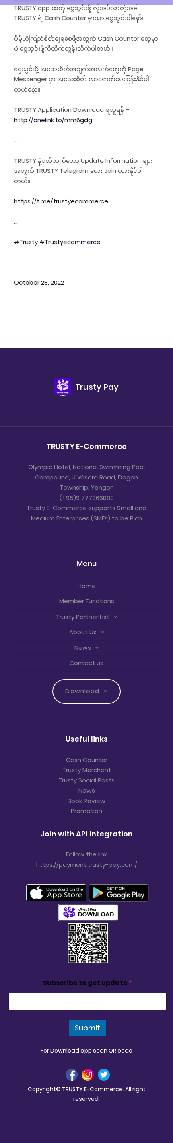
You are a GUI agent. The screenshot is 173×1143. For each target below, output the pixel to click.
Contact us (86, 663)
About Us (83, 632)
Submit (87, 1028)
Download (82, 691)
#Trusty (26, 242)
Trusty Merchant (86, 770)
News (82, 647)
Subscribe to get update (87, 983)
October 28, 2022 (39, 282)
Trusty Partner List (82, 616)
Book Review (86, 801)
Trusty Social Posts (86, 780)
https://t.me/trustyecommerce (61, 201)
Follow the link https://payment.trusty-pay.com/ (86, 859)
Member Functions (86, 601)
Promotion (86, 811)
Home (87, 586)
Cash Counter (86, 760)
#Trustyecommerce (70, 242)
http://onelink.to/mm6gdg (53, 120)
